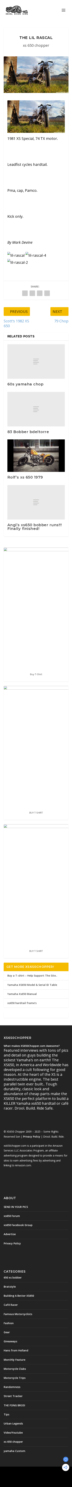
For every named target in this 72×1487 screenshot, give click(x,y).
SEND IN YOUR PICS (16, 1207)
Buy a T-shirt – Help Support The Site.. (32, 975)
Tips (6, 1414)
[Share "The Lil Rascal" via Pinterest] (39, 293)
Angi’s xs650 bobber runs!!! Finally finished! (34, 527)
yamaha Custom (14, 1451)
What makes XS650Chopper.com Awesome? (32, 1046)
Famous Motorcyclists (18, 1314)
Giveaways (10, 1341)
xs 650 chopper (36, 45)
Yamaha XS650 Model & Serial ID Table (32, 985)
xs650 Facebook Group (18, 1225)
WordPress (36, 1475)
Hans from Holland (16, 1350)
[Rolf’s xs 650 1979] (36, 455)
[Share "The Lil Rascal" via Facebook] (25, 293)
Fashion (9, 1323)
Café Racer (11, 1305)
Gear (7, 1332)
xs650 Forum (12, 1216)
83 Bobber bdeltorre (28, 432)
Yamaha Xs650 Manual (22, 994)
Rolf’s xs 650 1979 (25, 477)
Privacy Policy (31, 1136)
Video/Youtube (13, 1432)
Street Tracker (13, 1396)
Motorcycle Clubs (15, 1369)
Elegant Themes (35, 1471)
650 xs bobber (13, 1277)
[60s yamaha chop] (36, 361)
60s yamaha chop (25, 384)
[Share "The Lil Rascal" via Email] (47, 293)
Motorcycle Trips (14, 1378)
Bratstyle (10, 1286)
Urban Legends (13, 1423)
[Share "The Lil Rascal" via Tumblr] (32, 293)
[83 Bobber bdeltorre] (36, 409)
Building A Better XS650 (19, 1295)
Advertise (10, 1234)
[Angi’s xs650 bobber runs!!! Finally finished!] (36, 502)
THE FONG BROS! (14, 1405)
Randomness (12, 1387)
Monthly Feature (14, 1359)
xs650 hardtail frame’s (22, 1003)
